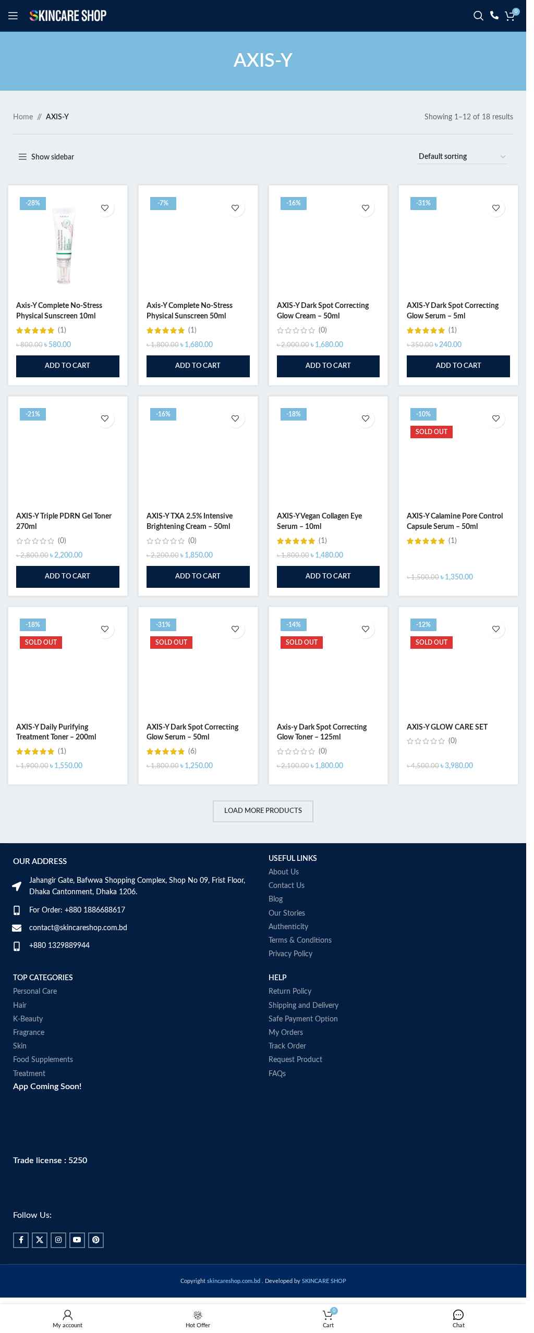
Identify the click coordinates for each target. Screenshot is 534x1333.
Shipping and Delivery (303, 1005)
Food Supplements (43, 1060)
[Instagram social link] (58, 1240)
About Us (284, 872)
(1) (62, 330)
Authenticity (288, 927)
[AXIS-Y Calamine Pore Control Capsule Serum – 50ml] (458, 456)
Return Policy (290, 991)
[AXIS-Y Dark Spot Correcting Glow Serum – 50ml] (198, 666)
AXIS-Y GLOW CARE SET (447, 727)
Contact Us (287, 886)
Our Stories (287, 913)
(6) (192, 751)
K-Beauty (28, 1019)
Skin (20, 1046)
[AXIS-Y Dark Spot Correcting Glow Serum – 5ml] (458, 245)
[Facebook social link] (21, 1240)
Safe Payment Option (303, 1019)
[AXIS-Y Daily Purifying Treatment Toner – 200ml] (67, 666)
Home (23, 117)
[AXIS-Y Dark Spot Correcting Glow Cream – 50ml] (328, 245)
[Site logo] (68, 15)
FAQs (277, 1074)
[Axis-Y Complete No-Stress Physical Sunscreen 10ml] (67, 245)
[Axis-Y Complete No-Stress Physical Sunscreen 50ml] (198, 245)
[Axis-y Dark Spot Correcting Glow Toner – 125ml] (328, 666)
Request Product (295, 1060)
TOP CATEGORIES (43, 978)
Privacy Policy (290, 954)
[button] (67, 366)
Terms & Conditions (300, 940)
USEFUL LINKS (293, 858)
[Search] (478, 15)
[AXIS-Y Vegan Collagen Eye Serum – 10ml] (328, 456)
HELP (278, 978)
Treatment (29, 1074)
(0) (323, 330)
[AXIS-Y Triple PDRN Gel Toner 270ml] (67, 456)
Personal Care (35, 991)
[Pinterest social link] (96, 1240)
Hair (20, 1005)
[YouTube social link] (77, 1240)
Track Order (287, 1046)
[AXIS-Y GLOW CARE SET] (458, 666)
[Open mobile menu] (13, 15)
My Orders (286, 1032)
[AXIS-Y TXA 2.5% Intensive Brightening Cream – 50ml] (198, 456)
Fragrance (28, 1032)
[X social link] (39, 1240)
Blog (276, 899)
